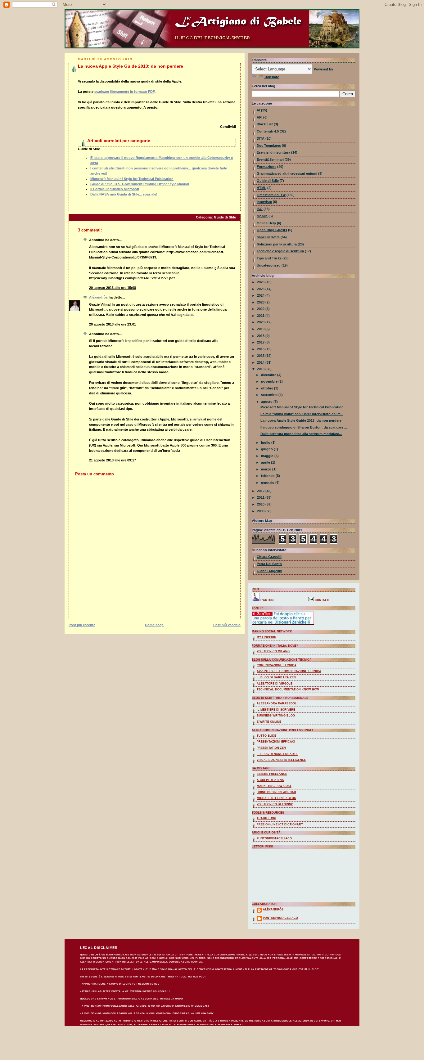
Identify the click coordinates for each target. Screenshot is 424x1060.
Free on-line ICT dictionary (280, 824)
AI (258, 110)
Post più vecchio (227, 625)
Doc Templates (269, 145)
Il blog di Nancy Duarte (277, 754)
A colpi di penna (270, 780)
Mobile (262, 216)
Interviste (264, 202)
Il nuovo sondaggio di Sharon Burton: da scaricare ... (303, 427)
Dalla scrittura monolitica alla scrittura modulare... (301, 434)
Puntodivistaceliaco (274, 838)
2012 (261, 491)
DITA (260, 138)
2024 (261, 295)
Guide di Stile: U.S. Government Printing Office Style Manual (139, 184)
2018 (261, 336)
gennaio (268, 482)
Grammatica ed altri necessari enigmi (287, 173)
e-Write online (269, 721)
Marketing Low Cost (274, 786)
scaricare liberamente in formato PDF (124, 91)
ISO (260, 209)
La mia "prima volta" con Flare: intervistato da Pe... (301, 414)
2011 (261, 497)
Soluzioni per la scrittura (277, 244)
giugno (267, 449)
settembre (269, 395)
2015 (261, 355)
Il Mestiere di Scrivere (276, 709)
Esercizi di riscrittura (273, 152)
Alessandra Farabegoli (277, 703)
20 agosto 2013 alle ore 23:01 (112, 324)
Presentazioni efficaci (276, 741)
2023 (261, 302)
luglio (266, 442)
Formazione (266, 166)
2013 (261, 369)
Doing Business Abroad (276, 792)
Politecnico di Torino (275, 804)
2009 (261, 511)
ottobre (267, 388)
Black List (265, 124)
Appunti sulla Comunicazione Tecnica (289, 671)
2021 (261, 315)
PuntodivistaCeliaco (280, 917)
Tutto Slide (266, 735)
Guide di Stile (225, 217)
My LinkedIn (266, 637)
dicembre (269, 375)
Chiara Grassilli (269, 557)
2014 (261, 362)
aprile (266, 462)
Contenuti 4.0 (268, 131)
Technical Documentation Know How (288, 689)
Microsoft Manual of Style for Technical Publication (132, 179)
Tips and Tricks (269, 258)
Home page (154, 625)
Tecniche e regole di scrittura (280, 251)
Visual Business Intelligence (281, 759)
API (259, 117)
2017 (261, 342)
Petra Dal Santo (269, 564)
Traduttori (266, 818)
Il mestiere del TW (271, 195)
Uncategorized (269, 265)
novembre (269, 381)
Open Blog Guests (272, 230)
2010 (261, 504)
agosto (267, 401)
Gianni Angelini (269, 571)
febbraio (268, 476)
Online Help (266, 223)
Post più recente (82, 625)
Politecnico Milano (273, 651)
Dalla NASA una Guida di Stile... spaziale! (123, 194)
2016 (261, 349)
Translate (271, 77)
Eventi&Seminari (270, 159)
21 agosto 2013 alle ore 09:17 (112, 460)
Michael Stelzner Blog (276, 798)
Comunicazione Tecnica (276, 665)
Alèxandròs (98, 297)
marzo (266, 469)
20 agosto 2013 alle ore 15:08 (112, 288)
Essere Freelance (272, 773)
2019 (261, 329)
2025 (261, 289)
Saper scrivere (268, 237)
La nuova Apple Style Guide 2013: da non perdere (130, 66)
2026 (261, 282)
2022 (261, 309)
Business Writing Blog (276, 715)
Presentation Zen (271, 747)
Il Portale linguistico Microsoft (114, 189)
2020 (261, 322)
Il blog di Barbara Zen (276, 677)
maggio (267, 456)
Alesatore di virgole (274, 683)
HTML (261, 188)
